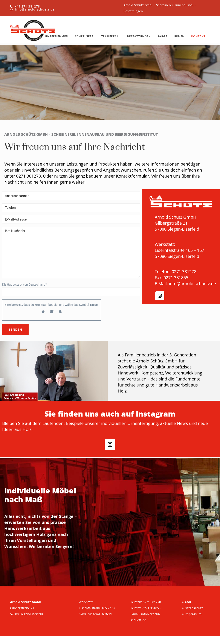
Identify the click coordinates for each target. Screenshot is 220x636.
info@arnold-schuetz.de (35, 9)
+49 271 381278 (27, 6)
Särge (162, 36)
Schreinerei (85, 36)
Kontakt (198, 36)
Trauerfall (110, 36)
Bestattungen (139, 36)
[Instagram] (159, 295)
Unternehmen (56, 36)
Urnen (179, 36)
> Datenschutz (192, 608)
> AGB (186, 602)
